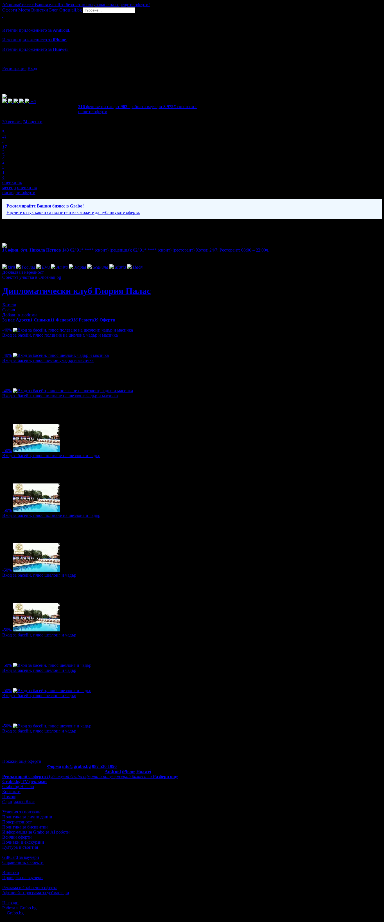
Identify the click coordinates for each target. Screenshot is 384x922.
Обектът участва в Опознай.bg (31, 277)
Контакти (11, 791)
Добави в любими (19, 314)
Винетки (10, 872)
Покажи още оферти (21, 761)
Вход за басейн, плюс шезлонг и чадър (39, 575)
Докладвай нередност (23, 272)
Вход (32, 68)
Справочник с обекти (23, 862)
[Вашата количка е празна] (2, 15)
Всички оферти (17, 837)
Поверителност (17, 822)
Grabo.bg (15, 912)
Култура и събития (20, 847)
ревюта (12, 121)
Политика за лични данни (27, 816)
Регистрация (14, 68)
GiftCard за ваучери (20, 857)
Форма (54, 766)
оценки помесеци (12, 185)
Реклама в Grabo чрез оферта (29, 887)
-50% (7, 450)
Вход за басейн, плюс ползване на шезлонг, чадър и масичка (60, 335)
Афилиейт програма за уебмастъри (35, 892)
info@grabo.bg (76, 766)
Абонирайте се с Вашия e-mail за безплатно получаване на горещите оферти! (76, 4)
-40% (7, 330)
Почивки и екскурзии (23, 842)
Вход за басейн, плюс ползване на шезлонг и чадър (51, 455)
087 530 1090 (104, 766)
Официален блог (18, 801)
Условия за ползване (21, 811)
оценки (32, 121)
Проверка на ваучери (22, 877)
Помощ (9, 796)
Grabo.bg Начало (18, 786)
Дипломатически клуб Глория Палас (76, 291)
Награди (10, 902)
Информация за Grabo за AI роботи (36, 832)
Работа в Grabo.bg (19, 907)
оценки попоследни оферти (19, 190)
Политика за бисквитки (25, 827)
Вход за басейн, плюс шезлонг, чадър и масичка (48, 360)
